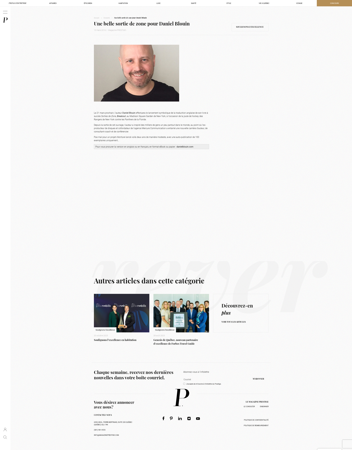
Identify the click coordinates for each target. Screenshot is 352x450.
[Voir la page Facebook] (163, 418)
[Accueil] (5, 20)
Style (228, 3)
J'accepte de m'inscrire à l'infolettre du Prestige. (203, 384)
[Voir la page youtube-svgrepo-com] (198, 418)
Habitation (123, 3)
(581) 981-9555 (99, 430)
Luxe (158, 3)
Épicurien (88, 3)
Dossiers (107, 18)
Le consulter (249, 406)
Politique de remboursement (256, 425)
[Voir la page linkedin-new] (180, 418)
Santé (193, 3)
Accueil (96, 18)
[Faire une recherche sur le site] (5, 437)
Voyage (299, 3)
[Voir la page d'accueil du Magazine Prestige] (181, 397)
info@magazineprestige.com (106, 435)
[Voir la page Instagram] (189, 418)
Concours (334, 3)
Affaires (53, 3)
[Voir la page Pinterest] (171, 418)
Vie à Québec (264, 3)
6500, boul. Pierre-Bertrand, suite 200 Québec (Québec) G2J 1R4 (113, 423)
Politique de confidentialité (256, 420)
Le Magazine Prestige (257, 402)
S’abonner (264, 406)
